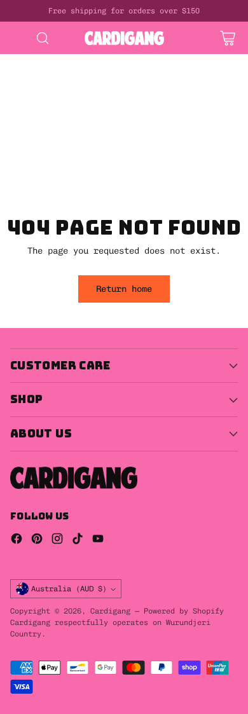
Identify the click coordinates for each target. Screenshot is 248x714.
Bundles (155, 99)
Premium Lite (30, 189)
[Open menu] (17, 38)
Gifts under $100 (40, 138)
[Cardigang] (124, 38)
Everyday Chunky (38, 177)
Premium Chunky (129, 177)
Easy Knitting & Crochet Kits (71, 86)
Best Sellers (30, 99)
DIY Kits (20, 60)
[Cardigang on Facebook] (16, 540)
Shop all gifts (35, 151)
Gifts (107, 112)
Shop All (99, 99)
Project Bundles (38, 112)
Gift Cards (25, 125)
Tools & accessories (48, 163)
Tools (101, 151)
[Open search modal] (42, 38)
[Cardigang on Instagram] (57, 540)
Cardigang (110, 611)
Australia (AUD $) (69, 588)
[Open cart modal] (227, 38)
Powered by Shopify (184, 611)
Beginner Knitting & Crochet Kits (81, 74)
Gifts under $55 (107, 125)
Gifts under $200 (140, 138)
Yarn (124, 163)
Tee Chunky (104, 189)
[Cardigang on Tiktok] (77, 540)
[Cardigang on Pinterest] (37, 540)
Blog (158, 189)
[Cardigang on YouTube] (98, 540)
